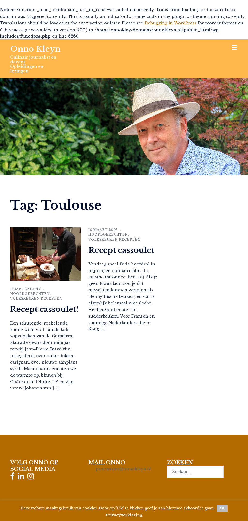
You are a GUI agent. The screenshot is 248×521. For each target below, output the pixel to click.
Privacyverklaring (124, 515)
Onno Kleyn (35, 49)
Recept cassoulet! (44, 309)
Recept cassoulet (121, 250)
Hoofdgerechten (30, 293)
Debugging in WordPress (170, 23)
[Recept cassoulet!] (45, 253)
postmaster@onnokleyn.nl (124, 469)
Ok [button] (222, 508)
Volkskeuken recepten (36, 298)
